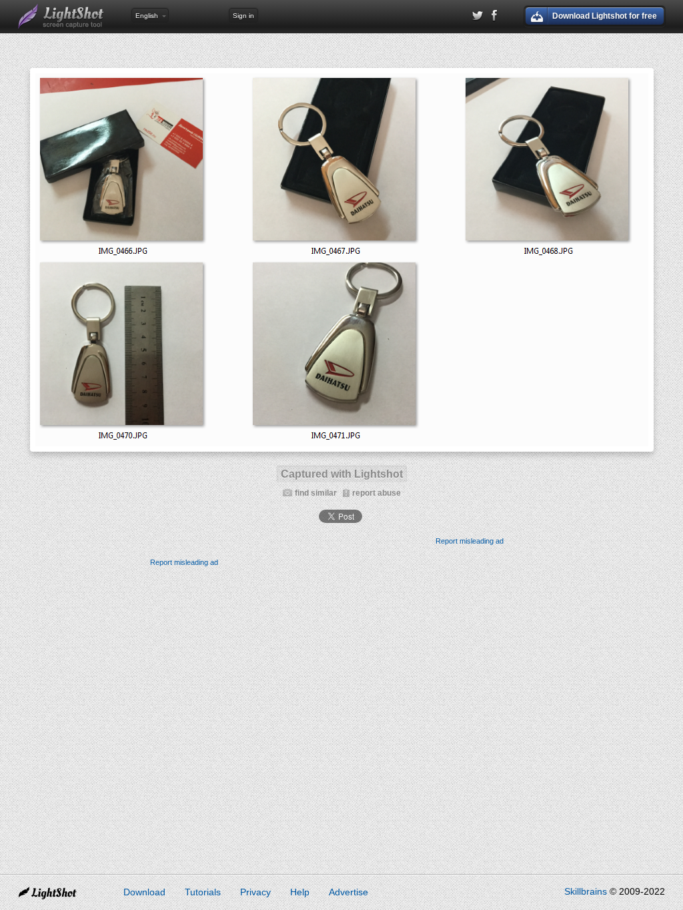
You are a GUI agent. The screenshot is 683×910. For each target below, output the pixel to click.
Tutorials (203, 892)
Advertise (348, 892)
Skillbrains (585, 891)
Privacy (255, 892)
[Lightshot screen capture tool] (61, 16)
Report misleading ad (470, 541)
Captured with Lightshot (342, 474)
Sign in (243, 15)
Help (299, 892)
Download (144, 892)
